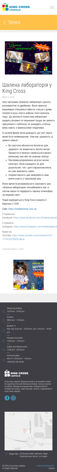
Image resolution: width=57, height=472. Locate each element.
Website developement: (46, 466)
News (14, 22)
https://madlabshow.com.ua (22, 208)
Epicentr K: (11, 326)
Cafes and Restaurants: (17, 347)
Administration (13, 355)
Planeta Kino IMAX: (15, 338)
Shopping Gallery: (14, 308)
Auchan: (10, 317)
